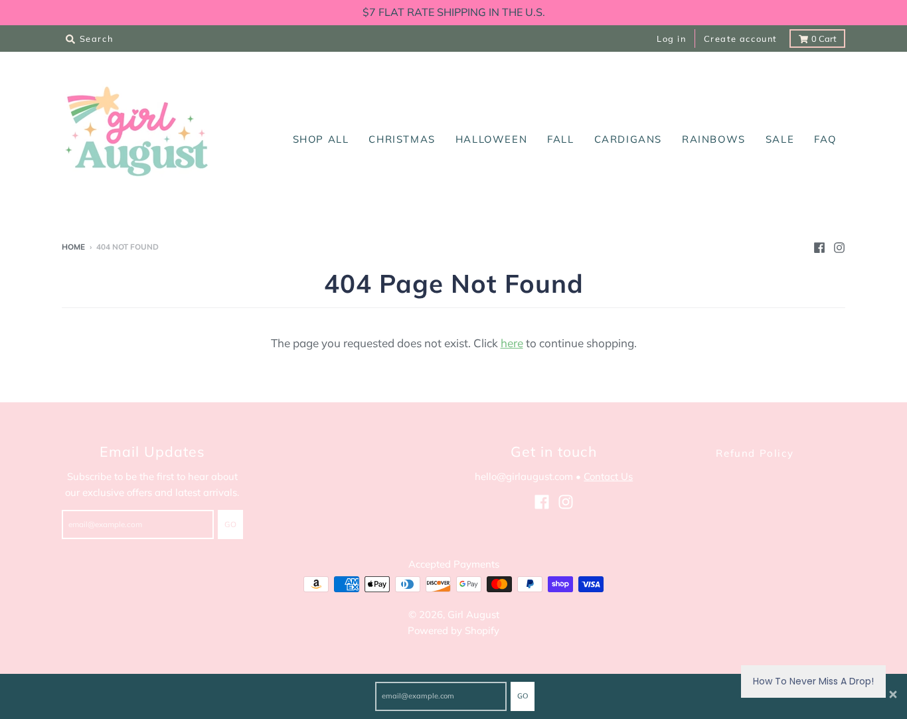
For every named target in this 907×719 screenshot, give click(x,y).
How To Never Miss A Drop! (813, 681)
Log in (672, 38)
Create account (740, 38)
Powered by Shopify (453, 630)
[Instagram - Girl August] (839, 246)
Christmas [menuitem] (402, 139)
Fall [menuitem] (560, 139)
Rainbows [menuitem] (714, 139)
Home (73, 247)
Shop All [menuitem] (321, 139)
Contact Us (608, 476)
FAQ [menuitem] (825, 139)
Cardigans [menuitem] (628, 139)
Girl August (473, 614)
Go (522, 695)
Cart (823, 38)
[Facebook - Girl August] (819, 246)
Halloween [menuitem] (491, 139)
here (512, 343)
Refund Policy (754, 453)
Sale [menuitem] (780, 139)
